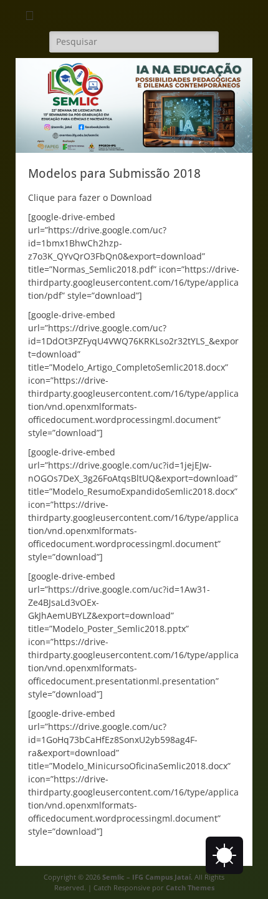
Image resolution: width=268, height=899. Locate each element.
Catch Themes (190, 887)
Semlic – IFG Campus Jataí (146, 877)
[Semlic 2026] (134, 149)
